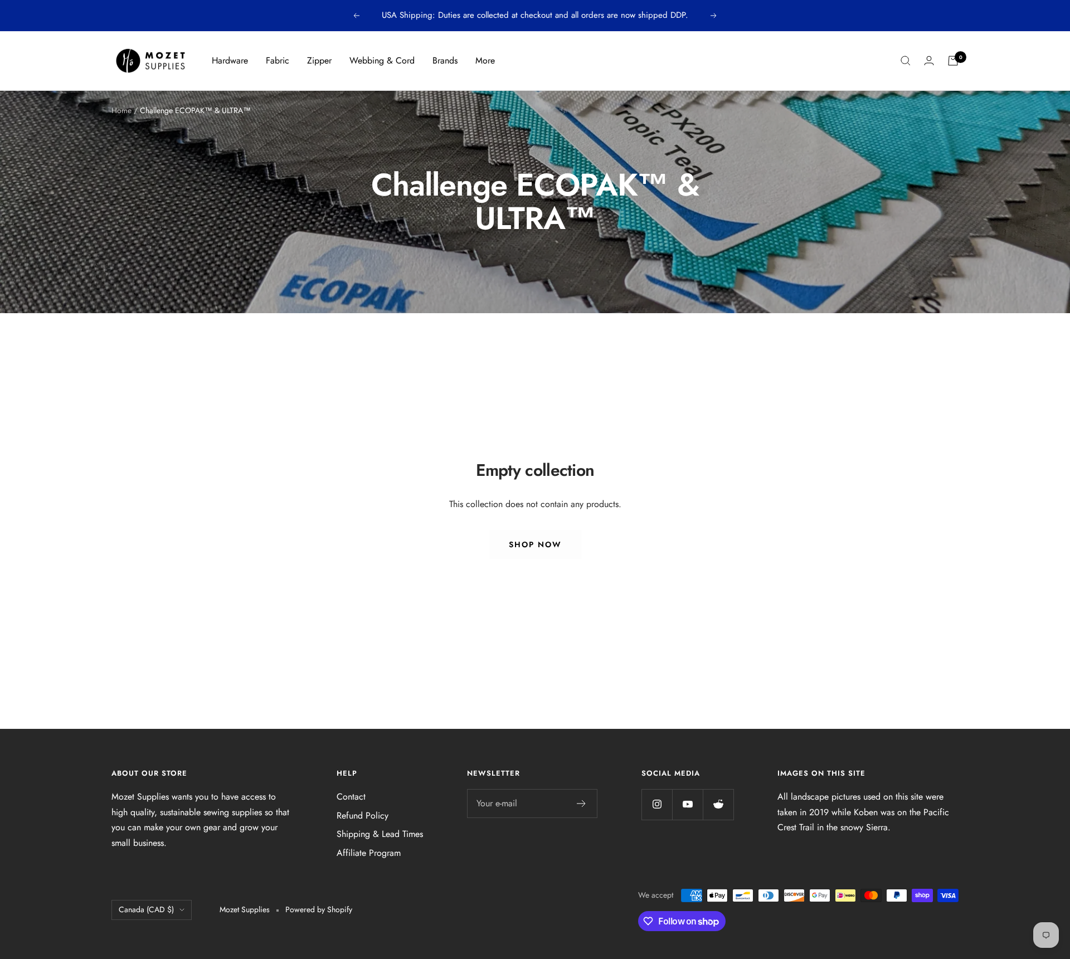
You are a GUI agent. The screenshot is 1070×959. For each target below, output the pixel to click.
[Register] (581, 803)
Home (121, 110)
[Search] (906, 61)
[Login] (929, 60)
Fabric (277, 60)
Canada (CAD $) (146, 909)
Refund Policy (362, 815)
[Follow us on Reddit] (718, 804)
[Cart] (953, 61)
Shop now (535, 544)
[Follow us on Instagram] (656, 804)
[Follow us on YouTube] (687, 804)
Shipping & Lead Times (380, 833)
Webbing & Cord (382, 60)
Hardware (230, 60)
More (485, 60)
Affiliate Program (369, 852)
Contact (351, 796)
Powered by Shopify (318, 909)
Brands (445, 60)
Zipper (319, 60)
